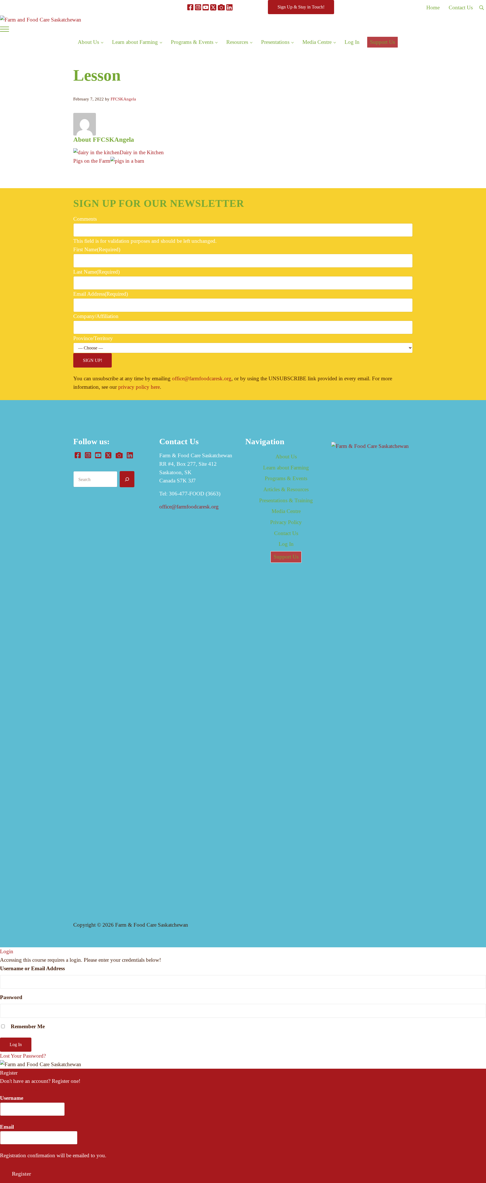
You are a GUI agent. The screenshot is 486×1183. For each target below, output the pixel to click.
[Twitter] (213, 7)
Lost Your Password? (23, 1056)
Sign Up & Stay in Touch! (301, 7)
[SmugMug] (221, 7)
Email (7, 1127)
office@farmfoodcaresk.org (201, 378)
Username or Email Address (32, 968)
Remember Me (27, 1026)
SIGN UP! (92, 360)
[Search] (127, 479)
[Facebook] (190, 7)
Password (11, 997)
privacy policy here (139, 387)
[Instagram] (198, 7)
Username (11, 1098)
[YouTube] (206, 7)
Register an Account (22, 1089)
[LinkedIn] (229, 7)
